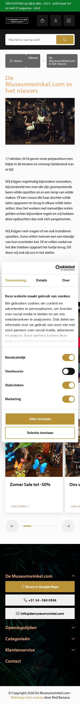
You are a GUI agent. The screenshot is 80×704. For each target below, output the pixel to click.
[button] (12, 526)
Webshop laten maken (27, 697)
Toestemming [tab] (15, 280)
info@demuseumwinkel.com (42, 613)
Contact (13, 661)
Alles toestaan (40, 419)
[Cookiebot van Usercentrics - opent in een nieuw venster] (56, 268)
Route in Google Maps (42, 586)
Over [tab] (66, 280)
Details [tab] (41, 280)
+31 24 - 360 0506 (42, 600)
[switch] (68, 371)
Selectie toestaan (40, 433)
